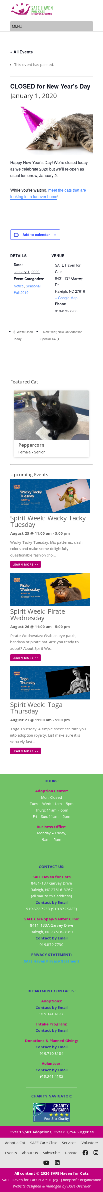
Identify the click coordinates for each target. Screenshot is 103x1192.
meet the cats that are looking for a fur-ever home (48, 193)
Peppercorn (31, 445)
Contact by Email (52, 1007)
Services (69, 1142)
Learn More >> (25, 564)
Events (11, 1152)
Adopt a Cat (15, 1142)
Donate (71, 1152)
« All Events (21, 52)
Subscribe (51, 1152)
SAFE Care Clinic (43, 1142)
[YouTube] (46, 1163)
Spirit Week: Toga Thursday (36, 708)
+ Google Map (66, 297)
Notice (19, 285)
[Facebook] (85, 1153)
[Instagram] (96, 1153)
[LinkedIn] (57, 1163)
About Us (30, 1152)
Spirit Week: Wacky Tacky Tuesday (48, 521)
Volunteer (90, 1142)
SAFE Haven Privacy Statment (52, 961)
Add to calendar (36, 234)
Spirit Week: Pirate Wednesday (37, 614)
